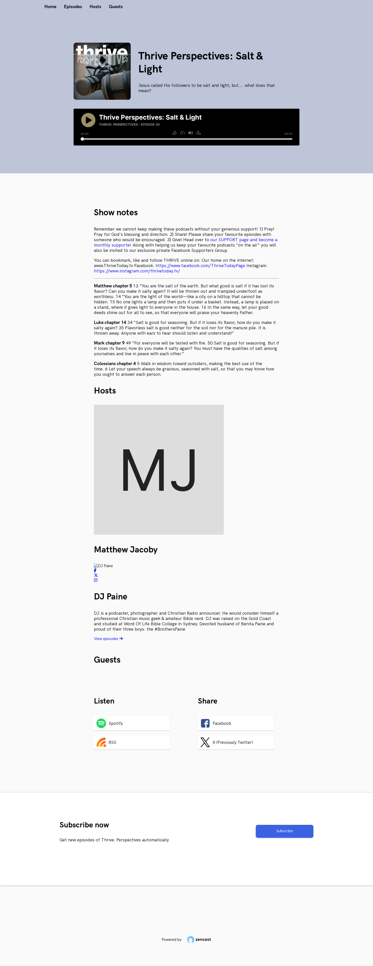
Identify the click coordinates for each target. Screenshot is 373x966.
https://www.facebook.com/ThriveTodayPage (200, 265)
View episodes (106, 638)
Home (50, 6)
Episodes (73, 6)
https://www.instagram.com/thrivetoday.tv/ (137, 271)
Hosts (95, 6)
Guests (116, 6)
